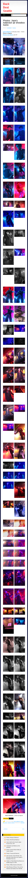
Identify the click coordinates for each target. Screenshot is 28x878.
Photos (11, 818)
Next (23, 828)
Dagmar (14, 27)
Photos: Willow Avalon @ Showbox (14, 864)
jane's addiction (17, 821)
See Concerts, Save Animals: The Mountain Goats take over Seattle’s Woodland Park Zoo (14, 857)
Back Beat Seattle (7, 7)
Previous (5, 828)
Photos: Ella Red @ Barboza (12, 839)
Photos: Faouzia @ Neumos (12, 853)
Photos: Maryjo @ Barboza (12, 837)
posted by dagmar (11, 822)
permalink (22, 822)
